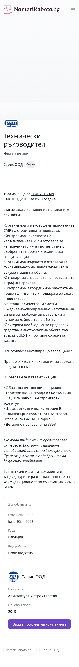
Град (11, 530)
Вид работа (17, 546)
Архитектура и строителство (32, 595)
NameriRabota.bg (18, 650)
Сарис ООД (50, 650)
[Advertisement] (39, 60)
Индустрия (16, 589)
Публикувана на (20, 515)
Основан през (19, 605)
